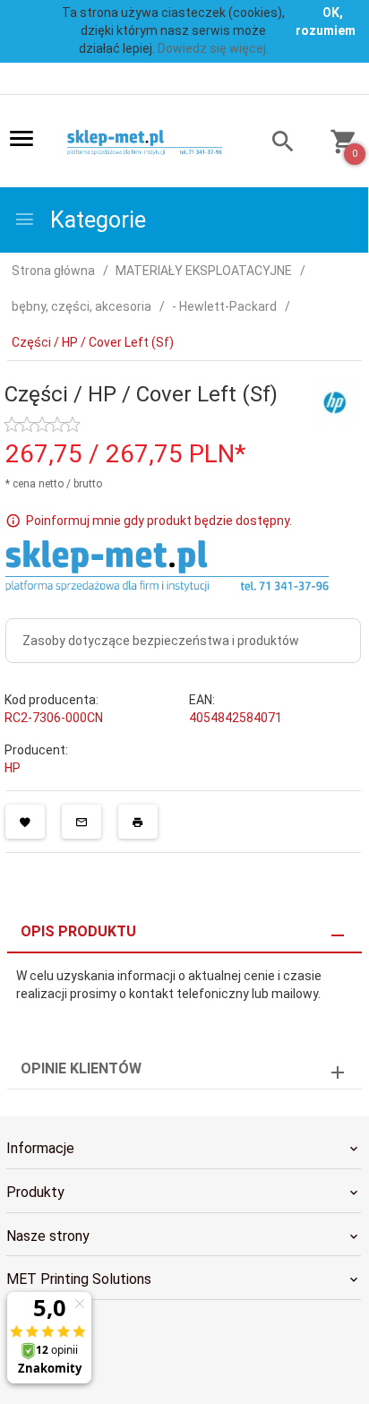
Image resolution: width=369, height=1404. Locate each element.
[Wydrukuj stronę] (138, 822)
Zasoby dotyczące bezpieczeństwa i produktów (160, 640)
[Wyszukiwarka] (274, 143)
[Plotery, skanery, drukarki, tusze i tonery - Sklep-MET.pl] (152, 142)
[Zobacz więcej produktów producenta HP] (334, 401)
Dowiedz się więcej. (213, 48)
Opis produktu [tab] (78, 931)
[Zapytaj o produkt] (81, 822)
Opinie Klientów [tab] (81, 1068)
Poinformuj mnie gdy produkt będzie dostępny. (159, 520)
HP (12, 768)
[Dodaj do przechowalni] (25, 822)
